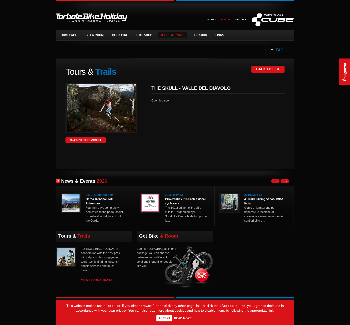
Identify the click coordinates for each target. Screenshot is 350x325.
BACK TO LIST (268, 69)
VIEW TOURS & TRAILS (97, 280)
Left (275, 181)
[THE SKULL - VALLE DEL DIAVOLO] (101, 131)
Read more (183, 318)
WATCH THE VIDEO (85, 140)
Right (285, 181)
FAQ (279, 50)
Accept (164, 318)
